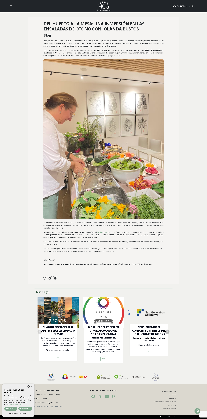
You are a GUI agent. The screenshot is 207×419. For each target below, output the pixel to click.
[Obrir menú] (11, 6)
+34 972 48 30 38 (179, 6)
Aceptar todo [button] (10, 408)
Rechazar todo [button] (25, 408)
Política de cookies (169, 409)
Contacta (172, 398)
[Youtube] (107, 396)
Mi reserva (172, 395)
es (190, 6)
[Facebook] (50, 278)
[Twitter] (45, 278)
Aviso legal (172, 405)
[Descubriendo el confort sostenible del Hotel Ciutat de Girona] (149, 326)
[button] (18, 413)
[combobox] (28, 386)
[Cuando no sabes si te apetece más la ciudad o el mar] (58, 329)
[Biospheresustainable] (69, 377)
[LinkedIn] (55, 278)
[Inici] (103, 6)
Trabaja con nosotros (168, 391)
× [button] (31, 386)
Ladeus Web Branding (169, 417)
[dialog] (18, 400)
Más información (15, 404)
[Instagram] (114, 396)
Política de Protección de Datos (165, 402)
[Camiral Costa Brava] (51, 377)
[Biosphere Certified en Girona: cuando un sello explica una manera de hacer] (103, 330)
